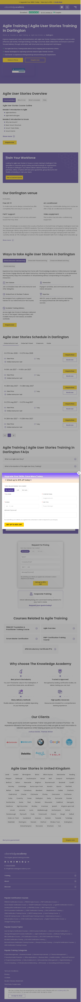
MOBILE (6, 502)
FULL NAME (7, 494)
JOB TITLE (44, 502)
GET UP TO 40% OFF (14, 524)
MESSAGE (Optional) (10, 510)
